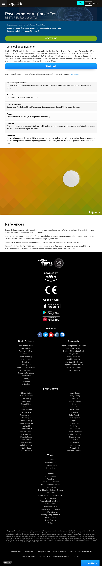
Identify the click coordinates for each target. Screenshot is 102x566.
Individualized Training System (50, 490)
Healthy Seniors (73, 359)
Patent (50, 471)
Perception (26, 381)
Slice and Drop (74, 437)
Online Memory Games (50, 509)
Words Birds (74, 448)
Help (48, 556)
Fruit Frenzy (26, 398)
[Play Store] (51, 312)
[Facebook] (39, 334)
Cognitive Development (50, 484)
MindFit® (50, 474)
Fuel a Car (75, 423)
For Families (50, 460)
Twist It (75, 440)
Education (50, 468)
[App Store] (51, 306)
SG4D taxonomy (73, 370)
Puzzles (75, 398)
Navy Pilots (73, 354)
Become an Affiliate (85, 552)
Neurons (26, 354)
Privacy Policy (29, 552)
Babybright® (50, 476)
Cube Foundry (74, 415)
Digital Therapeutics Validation (73, 346)
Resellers (50, 479)
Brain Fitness (26, 359)
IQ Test (50, 523)
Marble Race (26, 434)
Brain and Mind (26, 348)
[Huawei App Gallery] (51, 319)
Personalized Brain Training (51, 501)
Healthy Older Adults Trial (73, 351)
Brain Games (50, 504)
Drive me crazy (26, 420)
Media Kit (72, 552)
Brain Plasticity (26, 356)
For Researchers (50, 465)
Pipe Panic (26, 401)
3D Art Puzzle (26, 451)
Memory (26, 378)
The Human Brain (26, 346)
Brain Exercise (50, 487)
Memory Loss (26, 365)
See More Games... (74, 451)
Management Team (43, 552)
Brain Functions (26, 370)
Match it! (26, 426)
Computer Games (73, 348)
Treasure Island (26, 415)
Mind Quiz (51, 493)
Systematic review (73, 367)
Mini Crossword (26, 396)
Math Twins (74, 426)
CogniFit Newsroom (60, 552)
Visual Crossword (26, 423)
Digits (74, 404)
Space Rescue (26, 429)
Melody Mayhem (26, 445)
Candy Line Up (74, 396)
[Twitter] (45, 334)
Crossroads (74, 412)
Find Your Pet (26, 442)
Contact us (41, 556)
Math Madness (26, 431)
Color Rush (26, 448)
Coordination (26, 376)
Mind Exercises (50, 498)
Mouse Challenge (74, 431)
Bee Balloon (74, 410)
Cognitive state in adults (73, 365)
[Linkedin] (62, 334)
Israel (8, 562)
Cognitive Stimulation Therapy (50, 495)
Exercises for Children (50, 482)
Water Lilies (74, 442)
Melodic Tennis (26, 437)
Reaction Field (74, 445)
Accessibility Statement (61, 556)
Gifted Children (50, 517)
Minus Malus (75, 429)
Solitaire (26, 407)
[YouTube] (51, 334)
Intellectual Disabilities (26, 367)
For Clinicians (50, 462)
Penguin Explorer (74, 401)
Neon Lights (26, 418)
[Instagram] (56, 334)
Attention (26, 384)
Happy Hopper (74, 393)
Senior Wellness (73, 356)
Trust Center (76, 556)
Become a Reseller (28, 556)
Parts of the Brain (26, 351)
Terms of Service (16, 552)
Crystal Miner (26, 404)
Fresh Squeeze (75, 418)
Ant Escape (26, 412)
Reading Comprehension (50, 515)
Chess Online (26, 393)
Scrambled (26, 440)
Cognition (26, 362)
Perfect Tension (74, 434)
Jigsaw (75, 420)
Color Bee (75, 407)
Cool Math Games (50, 512)
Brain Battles (50, 520)
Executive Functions (26, 373)
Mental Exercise (50, 506)
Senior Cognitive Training (73, 362)
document (75, 74)
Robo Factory (26, 410)
